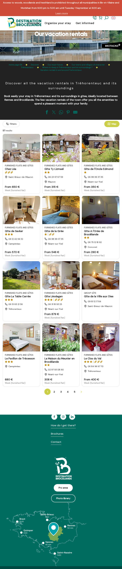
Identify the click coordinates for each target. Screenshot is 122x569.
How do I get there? (63, 425)
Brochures (57, 434)
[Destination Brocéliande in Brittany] (22, 23)
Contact (56, 442)
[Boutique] (100, 19)
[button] (106, 18)
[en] (114, 18)
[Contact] (95, 19)
